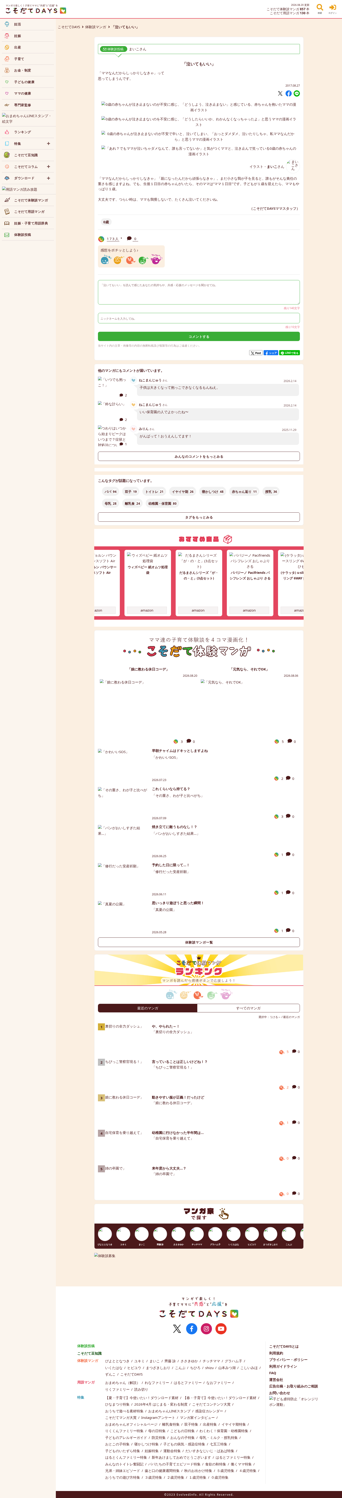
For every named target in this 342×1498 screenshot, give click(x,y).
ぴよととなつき (118, 1361)
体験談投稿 (86, 1345)
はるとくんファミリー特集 (126, 1457)
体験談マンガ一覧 (199, 942)
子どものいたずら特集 (123, 1450)
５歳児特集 (226, 1470)
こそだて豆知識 (89, 1353)
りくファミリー (118, 1389)
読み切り (141, 1389)
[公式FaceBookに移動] (191, 1328)
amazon (95, 610)
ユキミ (140, 1361)
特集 (80, 1397)
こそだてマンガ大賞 (121, 1417)
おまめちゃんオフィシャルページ (131, 1424)
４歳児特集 (248, 1470)
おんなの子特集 (183, 1437)
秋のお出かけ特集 (198, 1470)
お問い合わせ (279, 1392)
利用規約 (276, 1353)
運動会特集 (172, 1450)
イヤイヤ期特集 (234, 1424)
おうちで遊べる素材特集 (124, 1411)
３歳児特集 (154, 1477)
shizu (210, 1367)
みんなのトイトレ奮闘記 (124, 1464)
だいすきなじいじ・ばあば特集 (210, 1450)
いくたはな (114, 1367)
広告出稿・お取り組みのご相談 (293, 1386)
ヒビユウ (134, 1367)
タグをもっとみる (199, 517)
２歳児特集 (176, 1477)
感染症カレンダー (209, 1411)
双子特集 (191, 1424)
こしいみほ (249, 1367)
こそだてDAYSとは (284, 1346)
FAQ (272, 1372)
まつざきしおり (158, 1367)
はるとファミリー (188, 1382)
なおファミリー (219, 1382)
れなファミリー (157, 1382)
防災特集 (159, 1437)
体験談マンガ (95, 26)
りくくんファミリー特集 (124, 1430)
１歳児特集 (198, 1477)
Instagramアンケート (158, 1417)
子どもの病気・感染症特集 (184, 1444)
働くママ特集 (242, 1464)
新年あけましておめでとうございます (182, 1457)
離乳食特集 (171, 1424)
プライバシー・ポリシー (288, 1359)
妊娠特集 (152, 1450)
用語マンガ (86, 1382)
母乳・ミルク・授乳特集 (219, 1437)
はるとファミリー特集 (233, 1457)
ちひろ (195, 1367)
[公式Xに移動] (177, 1328)
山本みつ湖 (227, 1367)
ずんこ (111, 1374)
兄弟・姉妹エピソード (123, 1470)
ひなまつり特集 (118, 1404)
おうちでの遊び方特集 (123, 1477)
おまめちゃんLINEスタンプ (169, 1411)
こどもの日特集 (183, 1430)
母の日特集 (157, 1430)
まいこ (155, 1361)
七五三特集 (219, 1444)
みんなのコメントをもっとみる (199, 456)
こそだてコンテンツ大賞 (211, 1404)
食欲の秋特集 (216, 1464)
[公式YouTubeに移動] (221, 1328)
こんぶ (180, 1367)
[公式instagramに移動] (206, 1328)
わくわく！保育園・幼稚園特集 (224, 1430)
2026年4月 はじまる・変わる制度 (161, 1404)
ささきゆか (190, 1361)
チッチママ (212, 1361)
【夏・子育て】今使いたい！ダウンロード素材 (142, 1397)
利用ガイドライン (283, 1366)
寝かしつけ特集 (147, 1444)
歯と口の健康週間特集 (163, 1470)
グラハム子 (234, 1361)
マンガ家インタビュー (198, 1417)
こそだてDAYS (69, 26)
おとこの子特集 (118, 1444)
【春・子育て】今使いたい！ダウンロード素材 (220, 1397)
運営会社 (276, 1379)
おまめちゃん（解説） (123, 1382)
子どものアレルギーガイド (126, 1437)
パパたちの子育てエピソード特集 (174, 1464)
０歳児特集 (219, 1477)
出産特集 (210, 1424)
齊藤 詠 (170, 1361)
